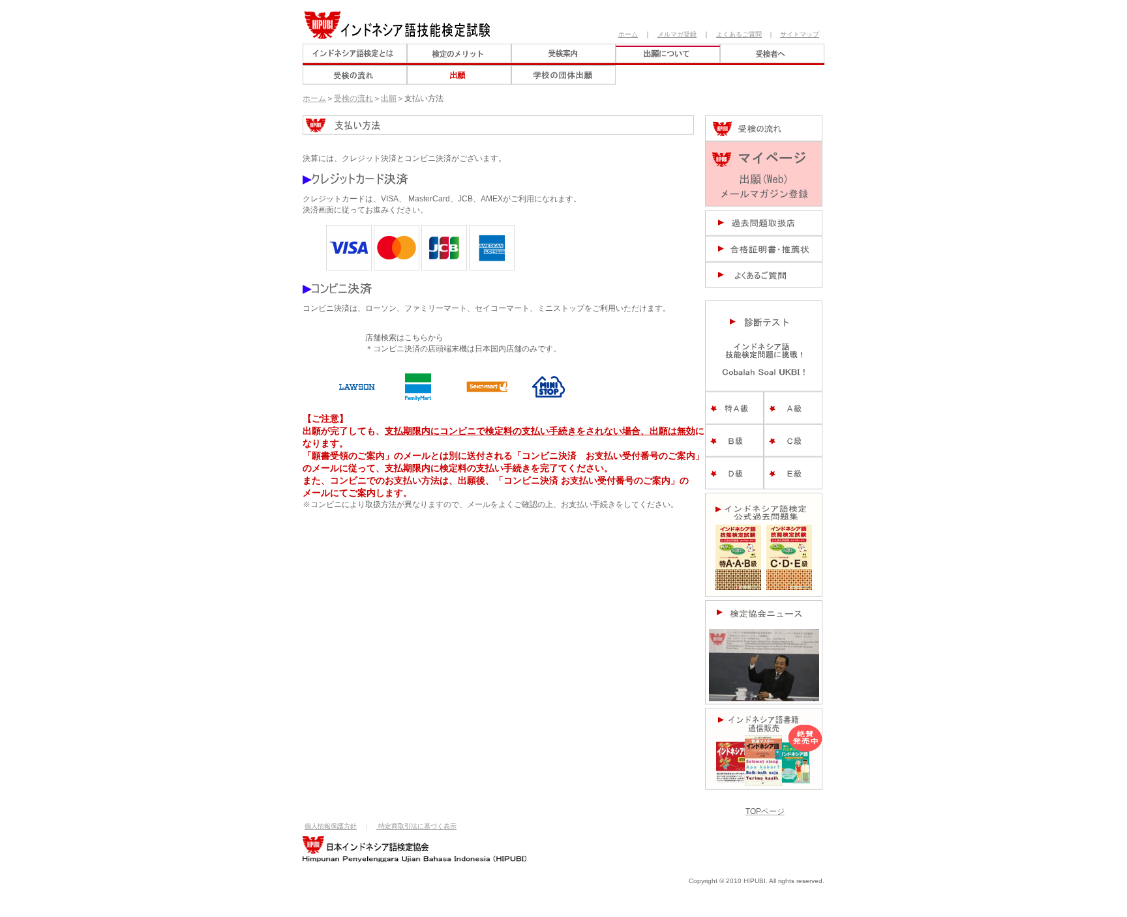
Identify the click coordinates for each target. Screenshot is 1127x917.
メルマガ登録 (677, 34)
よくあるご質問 (739, 34)
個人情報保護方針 (331, 826)
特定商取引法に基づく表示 (416, 826)
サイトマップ (799, 34)
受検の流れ (353, 98)
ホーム (628, 34)
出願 (389, 98)
